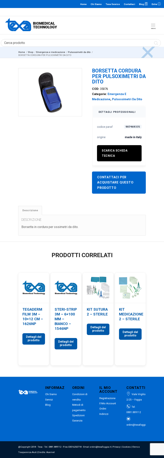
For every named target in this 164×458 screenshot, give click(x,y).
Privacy (116, 447)
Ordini (102, 408)
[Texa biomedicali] (31, 25)
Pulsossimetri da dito (127, 99)
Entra (155, 4)
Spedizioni (78, 415)
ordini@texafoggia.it (101, 12)
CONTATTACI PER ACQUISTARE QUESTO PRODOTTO (115, 182)
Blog (141, 4)
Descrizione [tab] (30, 210)
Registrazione (107, 398)
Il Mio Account (107, 403)
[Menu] (153, 25)
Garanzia (77, 420)
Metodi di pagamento (79, 407)
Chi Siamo (96, 4)
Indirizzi (103, 413)
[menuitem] (154, 25)
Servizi (49, 399)
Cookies (126, 447)
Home (83, 4)
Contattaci (129, 4)
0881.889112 (81, 12)
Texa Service (113, 4)
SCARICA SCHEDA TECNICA (115, 153)
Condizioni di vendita (79, 397)
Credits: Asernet (46, 452)
